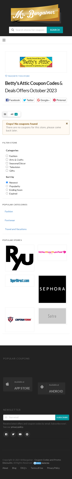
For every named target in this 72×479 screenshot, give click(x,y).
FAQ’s (23, 468)
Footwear (10, 220)
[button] (13, 100)
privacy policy (17, 427)
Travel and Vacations (16, 229)
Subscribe (62, 417)
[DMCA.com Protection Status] (41, 462)
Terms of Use (37, 468)
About (5, 468)
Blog (14, 468)
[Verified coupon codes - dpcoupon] (36, 13)
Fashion (9, 211)
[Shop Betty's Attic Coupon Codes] (36, 62)
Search (55, 30)
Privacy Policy (53, 468)
